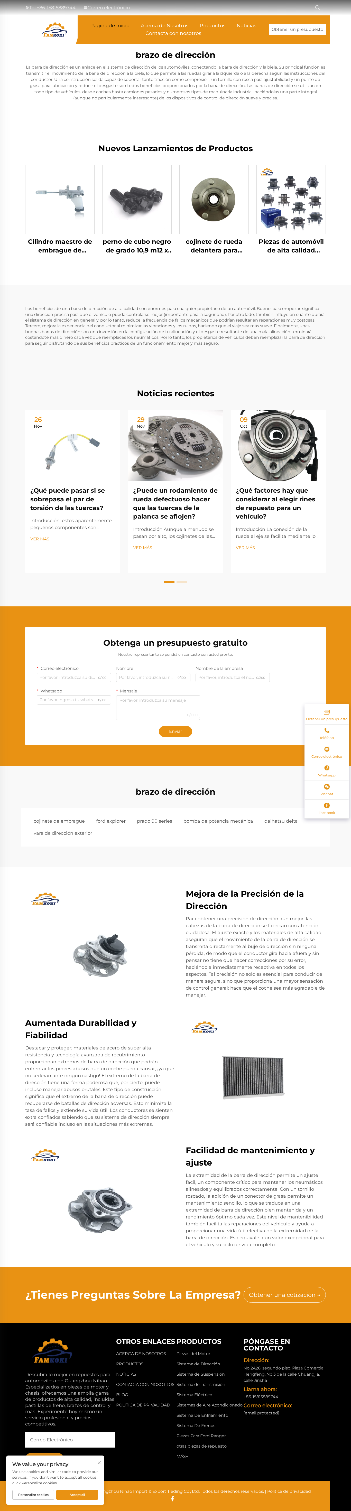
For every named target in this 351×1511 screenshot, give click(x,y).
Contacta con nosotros (173, 33)
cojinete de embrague (59, 821)
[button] (169, 582)
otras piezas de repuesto (202, 1446)
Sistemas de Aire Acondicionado (210, 1405)
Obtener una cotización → (284, 1294)
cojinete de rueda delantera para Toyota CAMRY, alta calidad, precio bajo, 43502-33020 (214, 246)
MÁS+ (182, 1456)
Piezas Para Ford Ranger (201, 1435)
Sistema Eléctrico (194, 1394)
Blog (122, 1394)
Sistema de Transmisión (201, 1384)
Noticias (246, 26)
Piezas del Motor (193, 1353)
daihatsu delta (281, 821)
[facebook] (172, 1498)
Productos (212, 26)
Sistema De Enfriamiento (202, 1415)
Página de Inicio (110, 26)
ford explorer (111, 821)
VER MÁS (39, 539)
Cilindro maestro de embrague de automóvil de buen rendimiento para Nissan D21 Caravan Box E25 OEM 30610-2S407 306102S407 (60, 246)
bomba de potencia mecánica (218, 821)
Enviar (175, 731)
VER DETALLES (59, 199)
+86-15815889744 (56, 8)
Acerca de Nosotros (164, 26)
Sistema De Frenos (196, 1425)
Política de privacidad (143, 1405)
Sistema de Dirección (198, 1364)
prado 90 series (154, 821)
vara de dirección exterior (63, 833)
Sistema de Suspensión (201, 1374)
